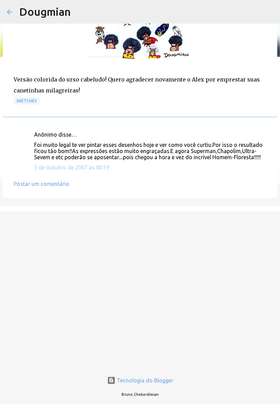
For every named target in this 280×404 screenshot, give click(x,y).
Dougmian (45, 11)
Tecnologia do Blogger (144, 380)
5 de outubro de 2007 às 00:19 (71, 167)
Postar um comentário (41, 184)
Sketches (26, 101)
